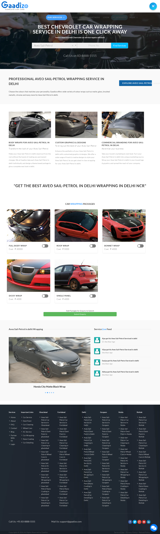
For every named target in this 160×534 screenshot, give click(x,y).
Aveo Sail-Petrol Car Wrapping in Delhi (89, 473)
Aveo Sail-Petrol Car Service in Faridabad (64, 421)
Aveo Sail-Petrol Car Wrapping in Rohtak (143, 476)
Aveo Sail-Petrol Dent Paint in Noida (126, 431)
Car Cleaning (28, 424)
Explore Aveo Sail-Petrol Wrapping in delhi (137, 83)
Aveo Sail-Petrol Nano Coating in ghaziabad (46, 490)
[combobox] (54, 45)
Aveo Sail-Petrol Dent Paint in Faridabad (64, 433)
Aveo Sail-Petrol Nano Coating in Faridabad (64, 490)
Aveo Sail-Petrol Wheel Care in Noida (125, 451)
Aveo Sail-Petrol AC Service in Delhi (88, 462)
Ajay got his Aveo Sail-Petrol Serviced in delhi (119, 338)
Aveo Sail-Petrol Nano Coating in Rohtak (143, 487)
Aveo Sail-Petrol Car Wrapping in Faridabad (64, 479)
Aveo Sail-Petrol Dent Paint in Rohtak (143, 433)
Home (13, 417)
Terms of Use (119, 532)
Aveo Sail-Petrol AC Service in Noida (124, 462)
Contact (14, 428)
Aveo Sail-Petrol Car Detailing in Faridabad (64, 502)
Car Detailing (28, 443)
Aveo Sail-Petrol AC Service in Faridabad (63, 467)
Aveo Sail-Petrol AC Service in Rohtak (142, 464)
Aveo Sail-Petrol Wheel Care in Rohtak (144, 454)
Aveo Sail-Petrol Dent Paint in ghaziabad (45, 433)
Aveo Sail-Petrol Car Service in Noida (124, 421)
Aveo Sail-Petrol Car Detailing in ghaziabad (45, 502)
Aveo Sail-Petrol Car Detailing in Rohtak (143, 499)
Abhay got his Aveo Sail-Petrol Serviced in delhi (120, 372)
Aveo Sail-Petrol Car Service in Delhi (88, 421)
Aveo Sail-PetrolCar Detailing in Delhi (88, 496)
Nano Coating (28, 439)
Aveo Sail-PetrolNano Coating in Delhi (88, 485)
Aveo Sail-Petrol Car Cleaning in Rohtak (143, 444)
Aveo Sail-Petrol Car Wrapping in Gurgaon (107, 479)
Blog (12, 432)
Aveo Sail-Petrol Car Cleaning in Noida (124, 442)
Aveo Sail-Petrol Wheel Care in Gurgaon (107, 456)
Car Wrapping (28, 435)
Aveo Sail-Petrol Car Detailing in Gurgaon (106, 502)
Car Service (27, 417)
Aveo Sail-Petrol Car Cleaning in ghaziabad (45, 444)
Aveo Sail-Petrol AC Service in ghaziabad (45, 467)
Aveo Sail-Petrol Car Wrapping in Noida (125, 473)
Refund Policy (144, 532)
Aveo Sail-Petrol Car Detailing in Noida (125, 496)
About (13, 421)
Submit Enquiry (80, 314)
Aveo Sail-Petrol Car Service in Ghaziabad (45, 421)
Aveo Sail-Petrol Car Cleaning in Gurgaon (106, 444)
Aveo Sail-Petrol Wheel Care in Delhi (89, 451)
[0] (153, 6)
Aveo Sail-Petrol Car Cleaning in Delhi (88, 442)
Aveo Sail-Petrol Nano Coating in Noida (125, 485)
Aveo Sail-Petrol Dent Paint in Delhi (89, 431)
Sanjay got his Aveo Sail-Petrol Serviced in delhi (120, 361)
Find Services (119, 45)
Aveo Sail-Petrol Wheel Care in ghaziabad (46, 456)
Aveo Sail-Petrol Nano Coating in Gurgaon (107, 490)
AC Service (27, 432)
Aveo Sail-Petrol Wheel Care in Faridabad (65, 456)
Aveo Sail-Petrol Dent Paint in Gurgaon (106, 433)
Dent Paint (27, 421)
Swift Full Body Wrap (49, 340)
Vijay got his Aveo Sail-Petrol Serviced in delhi (120, 349)
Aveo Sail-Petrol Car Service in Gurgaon (106, 421)
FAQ (12, 424)
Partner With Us (14, 438)
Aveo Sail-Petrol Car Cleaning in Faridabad (64, 444)
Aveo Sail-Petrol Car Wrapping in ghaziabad (46, 479)
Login (13, 444)
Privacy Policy (131, 532)
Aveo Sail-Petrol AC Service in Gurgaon (106, 467)
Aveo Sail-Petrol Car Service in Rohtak (143, 421)
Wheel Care (27, 428)
